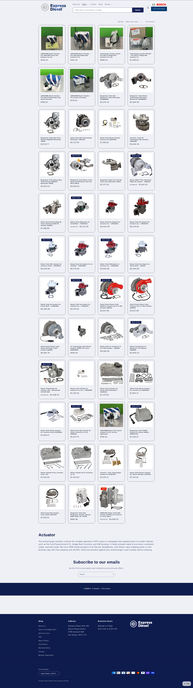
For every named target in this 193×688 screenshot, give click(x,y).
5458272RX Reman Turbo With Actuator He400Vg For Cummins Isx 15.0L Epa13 (111, 514)
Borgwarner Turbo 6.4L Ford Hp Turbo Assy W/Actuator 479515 (111, 180)
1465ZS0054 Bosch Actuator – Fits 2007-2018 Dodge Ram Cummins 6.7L (80, 55)
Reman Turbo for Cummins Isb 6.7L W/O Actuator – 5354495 (110, 347)
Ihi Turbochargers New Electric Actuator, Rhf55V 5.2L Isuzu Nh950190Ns (80, 348)
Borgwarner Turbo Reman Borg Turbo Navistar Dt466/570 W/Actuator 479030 (51, 181)
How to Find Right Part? (47, 630)
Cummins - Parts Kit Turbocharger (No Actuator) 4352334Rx (139, 139)
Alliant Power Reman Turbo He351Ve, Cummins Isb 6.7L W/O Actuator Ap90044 (111, 306)
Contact (41, 652)
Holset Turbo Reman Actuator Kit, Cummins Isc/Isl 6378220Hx (51, 431)
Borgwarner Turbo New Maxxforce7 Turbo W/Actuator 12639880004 (110, 97)
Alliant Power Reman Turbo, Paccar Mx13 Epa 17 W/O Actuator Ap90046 (50, 348)
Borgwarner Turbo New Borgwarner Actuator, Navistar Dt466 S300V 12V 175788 (80, 514)
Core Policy (42, 644)
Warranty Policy (44, 648)
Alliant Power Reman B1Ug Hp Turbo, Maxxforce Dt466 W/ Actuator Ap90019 (51, 223)
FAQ (40, 637)
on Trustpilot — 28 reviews (96, 588)
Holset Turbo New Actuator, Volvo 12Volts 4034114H (50, 514)
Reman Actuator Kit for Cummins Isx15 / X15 (52, 473)
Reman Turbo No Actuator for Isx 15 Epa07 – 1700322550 (81, 265)
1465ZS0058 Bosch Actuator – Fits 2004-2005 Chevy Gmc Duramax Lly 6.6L (51, 55)
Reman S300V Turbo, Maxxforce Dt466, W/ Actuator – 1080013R (140, 180)
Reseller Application (46, 655)
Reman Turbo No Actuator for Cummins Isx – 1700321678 (140, 222)
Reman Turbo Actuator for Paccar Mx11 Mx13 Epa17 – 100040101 (109, 390)
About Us (42, 626)
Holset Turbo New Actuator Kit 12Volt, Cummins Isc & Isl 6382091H (80, 432)
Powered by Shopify (62, 681)
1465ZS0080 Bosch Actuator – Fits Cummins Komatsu (80, 96)
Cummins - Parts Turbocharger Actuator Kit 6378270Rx (110, 473)
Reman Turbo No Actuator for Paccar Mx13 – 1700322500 (51, 305)
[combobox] (102, 10)
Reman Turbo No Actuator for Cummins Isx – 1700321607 (110, 222)
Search (137, 10)
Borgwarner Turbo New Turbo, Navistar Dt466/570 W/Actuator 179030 (51, 139)
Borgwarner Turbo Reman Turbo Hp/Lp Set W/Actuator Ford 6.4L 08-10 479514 (81, 181)
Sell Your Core (44, 633)
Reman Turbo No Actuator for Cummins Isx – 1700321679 (80, 305)
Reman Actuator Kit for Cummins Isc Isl (81, 473)
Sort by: (121, 22)
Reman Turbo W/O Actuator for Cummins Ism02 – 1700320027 (51, 265)
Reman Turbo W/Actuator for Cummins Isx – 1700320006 (109, 265)
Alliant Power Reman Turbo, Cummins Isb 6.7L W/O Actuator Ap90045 (141, 306)
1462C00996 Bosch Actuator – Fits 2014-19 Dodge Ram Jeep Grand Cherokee (51, 97)
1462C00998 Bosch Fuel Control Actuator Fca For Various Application (111, 432)
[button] (85, 4)
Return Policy (43, 641)
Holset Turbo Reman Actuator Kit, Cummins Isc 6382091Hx (140, 389)
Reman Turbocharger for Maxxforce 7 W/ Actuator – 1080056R (139, 348)
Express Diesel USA (50, 681)
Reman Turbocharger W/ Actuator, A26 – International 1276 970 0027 (50, 390)
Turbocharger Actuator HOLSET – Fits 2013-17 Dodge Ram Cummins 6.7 (140, 55)
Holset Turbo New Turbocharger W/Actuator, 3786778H (81, 138)
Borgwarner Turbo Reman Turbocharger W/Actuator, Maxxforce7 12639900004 (138, 97)
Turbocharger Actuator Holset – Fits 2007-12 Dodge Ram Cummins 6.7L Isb (110, 55)
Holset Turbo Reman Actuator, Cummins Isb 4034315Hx (110, 138)
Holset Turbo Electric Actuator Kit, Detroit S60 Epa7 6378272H (140, 473)
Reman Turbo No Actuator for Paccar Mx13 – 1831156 (140, 265)
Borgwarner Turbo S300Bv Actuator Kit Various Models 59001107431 (139, 432)
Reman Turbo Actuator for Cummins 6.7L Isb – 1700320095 (81, 389)
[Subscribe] (113, 574)
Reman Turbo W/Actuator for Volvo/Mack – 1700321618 (80, 222)
